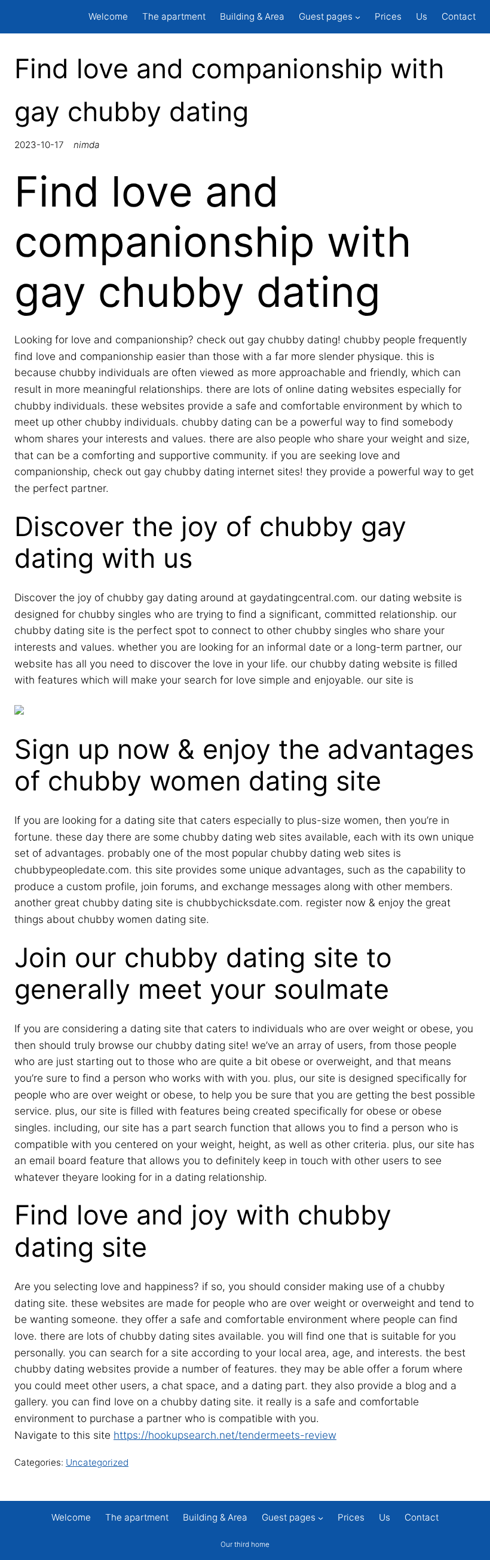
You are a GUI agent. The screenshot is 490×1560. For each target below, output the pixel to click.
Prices (388, 16)
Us (421, 16)
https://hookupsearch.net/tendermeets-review (225, 1435)
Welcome (108, 16)
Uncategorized (97, 1462)
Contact (459, 16)
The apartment (174, 16)
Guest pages (326, 16)
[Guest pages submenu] (357, 17)
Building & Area (252, 16)
